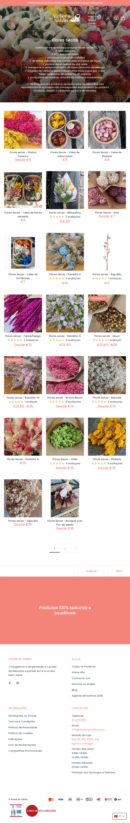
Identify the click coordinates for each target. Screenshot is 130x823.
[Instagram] (17, 683)
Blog (74, 690)
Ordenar (92, 571)
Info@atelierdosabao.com (88, 729)
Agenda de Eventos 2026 (87, 695)
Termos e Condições (21, 721)
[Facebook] (9, 683)
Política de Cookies (20, 733)
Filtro (119, 571)
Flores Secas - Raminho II (65, 274)
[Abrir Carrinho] (123, 18)
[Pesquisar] (115, 18)
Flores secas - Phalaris (107, 459)
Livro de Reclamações (22, 745)
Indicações (15, 739)
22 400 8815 (79, 720)
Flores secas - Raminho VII (23, 397)
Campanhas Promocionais (25, 751)
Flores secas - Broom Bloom (65, 397)
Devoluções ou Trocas (22, 715)
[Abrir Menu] (7, 18)
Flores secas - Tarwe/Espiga (23, 336)
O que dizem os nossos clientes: (93, 18)
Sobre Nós (78, 672)
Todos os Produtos (84, 666)
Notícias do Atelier (83, 684)
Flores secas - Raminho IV (65, 336)
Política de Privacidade (22, 727)
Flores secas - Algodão (107, 274)
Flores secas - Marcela (107, 397)
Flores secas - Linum (107, 336)
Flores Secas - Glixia (64, 459)
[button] (119, 816)
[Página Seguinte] (75, 549)
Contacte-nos (81, 678)
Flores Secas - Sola (107, 212)
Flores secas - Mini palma (65, 212)
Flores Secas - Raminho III (23, 459)
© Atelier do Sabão (18, 799)
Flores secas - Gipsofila (23, 521)
